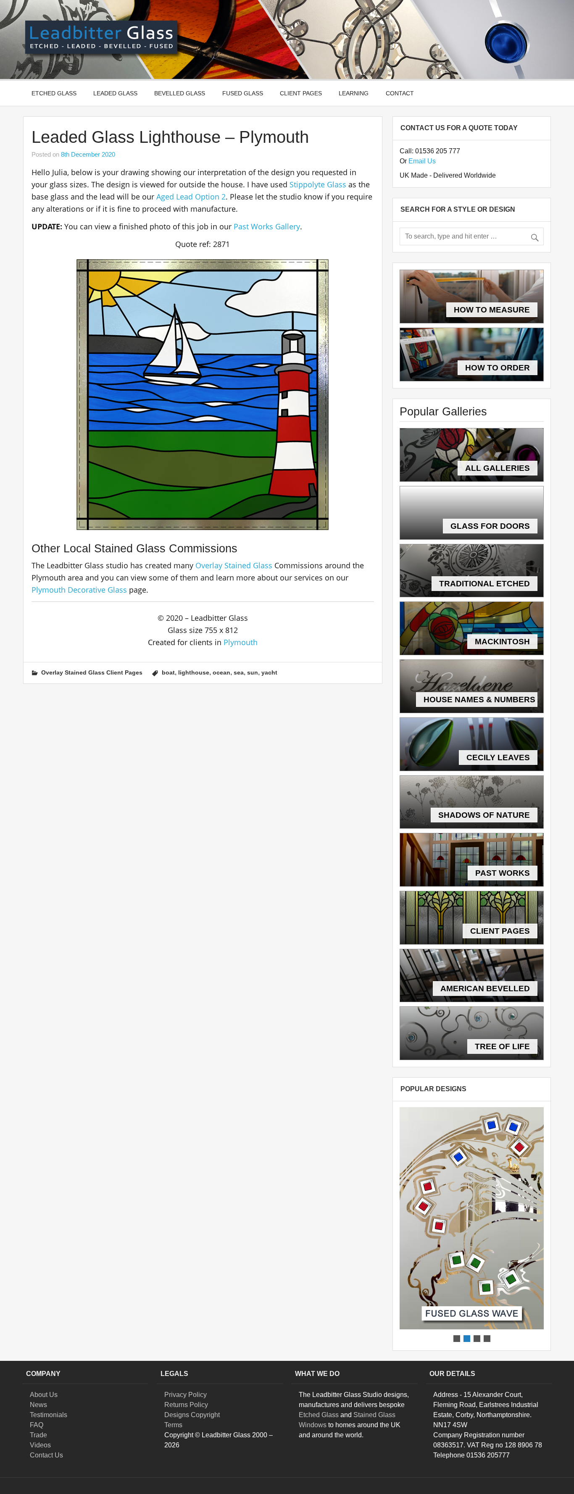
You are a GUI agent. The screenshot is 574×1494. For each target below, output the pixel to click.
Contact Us (46, 1455)
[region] (472, 1225)
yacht (269, 672)
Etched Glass (54, 93)
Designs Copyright (192, 1414)
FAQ (36, 1424)
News (38, 1404)
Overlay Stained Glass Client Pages (91, 672)
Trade (38, 1435)
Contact (400, 93)
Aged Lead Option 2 (191, 197)
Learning (354, 93)
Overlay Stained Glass (233, 565)
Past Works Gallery (267, 226)
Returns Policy (186, 1404)
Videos (40, 1445)
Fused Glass (242, 93)
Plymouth (241, 642)
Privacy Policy (185, 1394)
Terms (173, 1424)
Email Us (422, 161)
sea (239, 672)
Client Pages (301, 93)
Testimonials (48, 1414)
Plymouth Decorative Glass (79, 590)
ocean (221, 672)
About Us (44, 1394)
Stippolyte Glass (318, 184)
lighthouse (193, 672)
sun (252, 672)
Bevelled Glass (179, 93)
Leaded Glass (115, 93)
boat (168, 672)
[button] (472, 1218)
